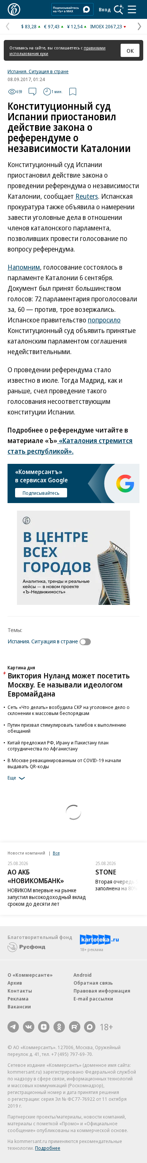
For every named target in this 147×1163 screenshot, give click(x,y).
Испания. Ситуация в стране (38, 71)
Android (83, 974)
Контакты (20, 990)
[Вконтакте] (28, 1027)
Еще (12, 777)
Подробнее (47, 1148)
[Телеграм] (13, 1027)
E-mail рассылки (93, 998)
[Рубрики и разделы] (132, 9)
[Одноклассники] (59, 1027)
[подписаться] (87, 641)
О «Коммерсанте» (30, 974)
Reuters (86, 196)
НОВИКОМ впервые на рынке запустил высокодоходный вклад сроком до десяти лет (47, 897)
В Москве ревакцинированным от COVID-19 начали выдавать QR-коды (64, 763)
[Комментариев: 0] (32, 91)
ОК (130, 50)
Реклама (18, 998)
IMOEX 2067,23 (106, 26)
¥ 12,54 (75, 26)
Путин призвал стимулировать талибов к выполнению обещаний (67, 727)
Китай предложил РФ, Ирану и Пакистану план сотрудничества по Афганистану (58, 745)
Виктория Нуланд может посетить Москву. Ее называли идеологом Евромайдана (69, 684)
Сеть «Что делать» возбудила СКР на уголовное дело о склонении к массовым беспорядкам (69, 710)
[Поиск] (118, 9)
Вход (105, 9)
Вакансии (19, 1006)
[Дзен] (43, 1027)
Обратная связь (93, 982)
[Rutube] (74, 1027)
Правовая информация (102, 990)
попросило (104, 319)
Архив (15, 982)
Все (56, 853)
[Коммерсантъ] (14, 9)
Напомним (24, 267)
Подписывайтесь (41, 492)
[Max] (89, 1027)
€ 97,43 (52, 26)
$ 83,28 (29, 26)
